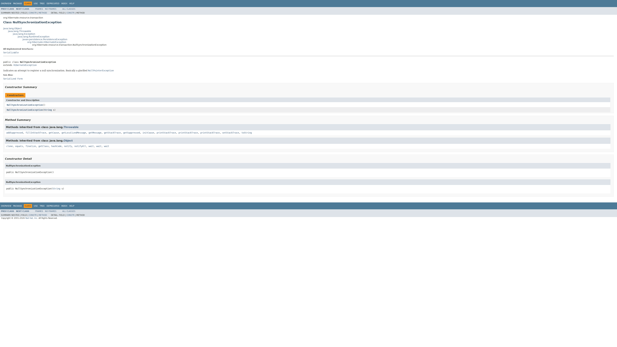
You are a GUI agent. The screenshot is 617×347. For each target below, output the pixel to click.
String (48, 110)
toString (246, 132)
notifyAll (80, 146)
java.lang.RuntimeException (33, 36)
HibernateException (25, 65)
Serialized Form (12, 78)
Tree (42, 3)
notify (68, 146)
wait (91, 146)
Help (71, 3)
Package (17, 3)
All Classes (68, 9)
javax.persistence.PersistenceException (44, 39)
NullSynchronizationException (25, 105)
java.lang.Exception (24, 34)
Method (43, 13)
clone (9, 146)
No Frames (50, 9)
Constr (33, 13)
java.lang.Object (12, 28)
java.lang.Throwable (19, 31)
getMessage (95, 132)
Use (36, 3)
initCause (148, 132)
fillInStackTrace (36, 132)
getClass (43, 146)
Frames (39, 9)
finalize (31, 146)
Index (64, 3)
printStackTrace (166, 132)
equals (19, 146)
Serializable (11, 52)
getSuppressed (131, 132)
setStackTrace (230, 132)
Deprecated (53, 3)
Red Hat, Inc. (31, 218)
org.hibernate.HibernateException (46, 42)
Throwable (71, 127)
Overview (6, 3)
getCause (54, 132)
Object (68, 140)
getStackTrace (112, 132)
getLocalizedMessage (74, 132)
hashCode (56, 146)
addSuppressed (14, 132)
